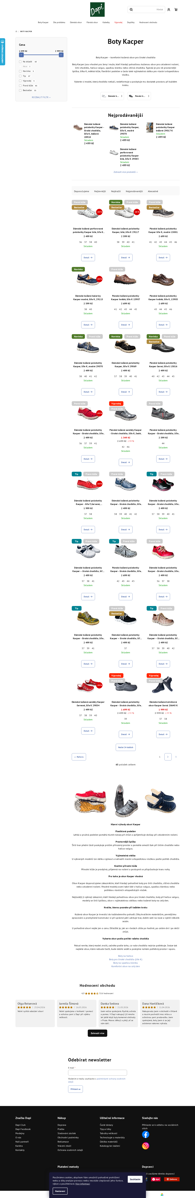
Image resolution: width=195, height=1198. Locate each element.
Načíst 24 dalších (125, 747)
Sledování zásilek (67, 1133)
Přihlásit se (75, 1089)
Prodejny (19, 1133)
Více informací (82, 1183)
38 (90, 242)
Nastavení (60, 1191)
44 (165, 242)
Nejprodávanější (134, 191)
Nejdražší (116, 191)
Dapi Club (20, 1124)
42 (155, 242)
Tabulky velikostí (108, 1133)
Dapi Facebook (23, 1129)
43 (160, 242)
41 (133, 242)
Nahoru (80, 757)
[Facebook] (145, 1134)
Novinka (28, 71)
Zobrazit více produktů (125, 171)
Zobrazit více (97, 1033)
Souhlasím (135, 1179)
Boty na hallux (125, 955)
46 (175, 242)
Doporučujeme (81, 191)
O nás (18, 1137)
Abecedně (153, 191)
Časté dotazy (106, 1124)
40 (95, 242)
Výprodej (29, 80)
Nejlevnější (100, 191)
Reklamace (63, 1141)
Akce (26, 66)
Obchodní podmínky (68, 1137)
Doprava (62, 1124)
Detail (86, 257)
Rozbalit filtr (40, 97)
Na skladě (30, 61)
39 (123, 242)
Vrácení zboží (64, 1145)
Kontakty (20, 1150)
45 (170, 242)
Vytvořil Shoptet (172, 1194)
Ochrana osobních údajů (70, 1150)
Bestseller (29, 90)
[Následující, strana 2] (168, 756)
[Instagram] (145, 1145)
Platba (61, 1129)
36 (80, 242)
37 (85, 242)
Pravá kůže (30, 85)
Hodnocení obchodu (97, 985)
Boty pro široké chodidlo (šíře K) (125, 959)
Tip (26, 76)
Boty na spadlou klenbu (125, 962)
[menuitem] (43, 22)
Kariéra (19, 1145)
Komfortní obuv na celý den (125, 966)
